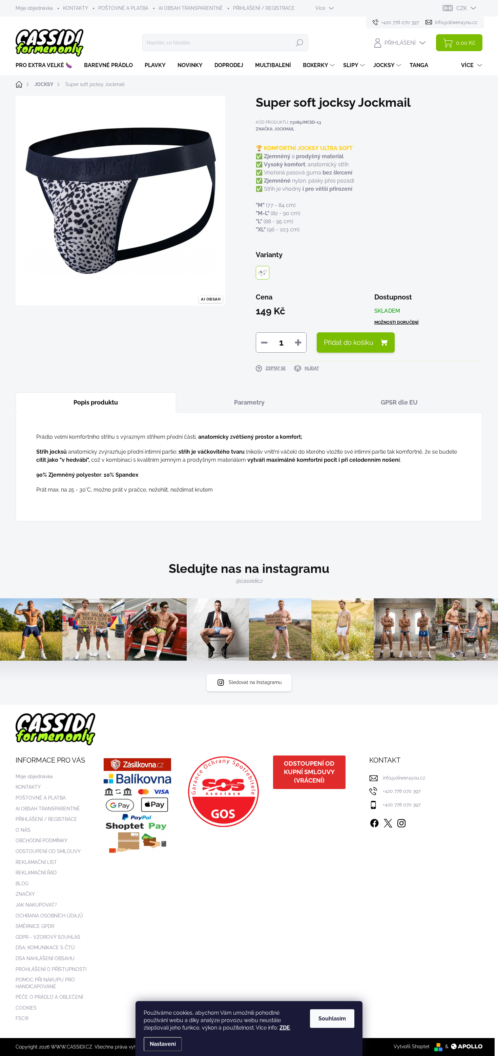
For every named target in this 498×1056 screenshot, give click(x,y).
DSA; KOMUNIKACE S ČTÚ (45, 947)
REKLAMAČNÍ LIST (36, 862)
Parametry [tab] (249, 402)
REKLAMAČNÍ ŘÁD (36, 872)
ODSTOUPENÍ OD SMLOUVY (48, 851)
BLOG (22, 883)
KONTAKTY (75, 8)
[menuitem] (46, 65)
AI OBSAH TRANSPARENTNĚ (191, 8)
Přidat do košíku (348, 342)
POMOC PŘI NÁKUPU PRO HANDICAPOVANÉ (45, 983)
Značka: (275, 129)
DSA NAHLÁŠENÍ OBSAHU (45, 958)
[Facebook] (374, 822)
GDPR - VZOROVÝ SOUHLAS (48, 937)
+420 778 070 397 (401, 791)
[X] (388, 822)
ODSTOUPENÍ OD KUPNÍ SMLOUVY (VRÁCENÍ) (309, 772)
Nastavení (163, 1044)
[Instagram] (401, 822)
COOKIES (26, 1008)
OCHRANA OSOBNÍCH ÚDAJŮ (49, 915)
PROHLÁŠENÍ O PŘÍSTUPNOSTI (51, 969)
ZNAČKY (25, 894)
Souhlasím (332, 1018)
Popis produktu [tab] (96, 402)
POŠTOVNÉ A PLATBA (123, 8)
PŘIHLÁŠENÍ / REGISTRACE (264, 8)
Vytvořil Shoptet (412, 1046)
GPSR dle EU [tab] (399, 402)
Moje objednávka (34, 8)
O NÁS (23, 830)
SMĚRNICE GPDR (35, 926)
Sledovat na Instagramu (255, 682)
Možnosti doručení (396, 322)
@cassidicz (249, 581)
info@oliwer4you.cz (404, 778)
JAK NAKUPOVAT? (36, 905)
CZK (461, 8)
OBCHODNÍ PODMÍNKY (41, 840)
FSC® (22, 1018)
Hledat (299, 42)
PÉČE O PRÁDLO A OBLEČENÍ (49, 997)
